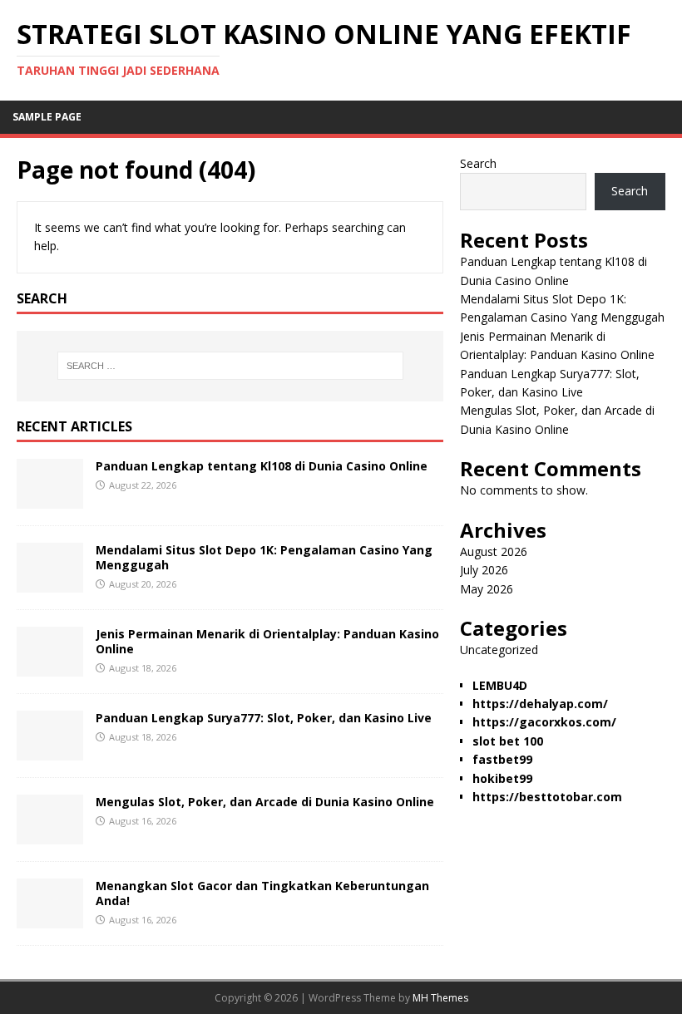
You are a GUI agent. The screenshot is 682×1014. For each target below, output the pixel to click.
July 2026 (484, 570)
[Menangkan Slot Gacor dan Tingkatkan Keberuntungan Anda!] (50, 918)
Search (478, 163)
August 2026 (493, 551)
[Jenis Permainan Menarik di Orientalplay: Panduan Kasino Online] (50, 666)
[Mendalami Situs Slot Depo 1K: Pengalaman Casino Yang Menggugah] (50, 582)
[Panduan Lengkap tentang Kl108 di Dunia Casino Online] (50, 498)
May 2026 (486, 589)
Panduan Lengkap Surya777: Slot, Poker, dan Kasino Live (264, 718)
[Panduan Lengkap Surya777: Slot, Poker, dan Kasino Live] (50, 750)
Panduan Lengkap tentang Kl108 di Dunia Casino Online (261, 466)
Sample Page (47, 117)
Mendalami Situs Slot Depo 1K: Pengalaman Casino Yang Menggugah (264, 557)
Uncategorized (499, 649)
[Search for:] (230, 366)
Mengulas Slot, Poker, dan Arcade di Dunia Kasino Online (265, 802)
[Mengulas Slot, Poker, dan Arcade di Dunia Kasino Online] (50, 834)
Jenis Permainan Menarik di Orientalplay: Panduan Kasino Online (267, 641)
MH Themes (440, 998)
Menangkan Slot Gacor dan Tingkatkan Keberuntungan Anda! (262, 893)
